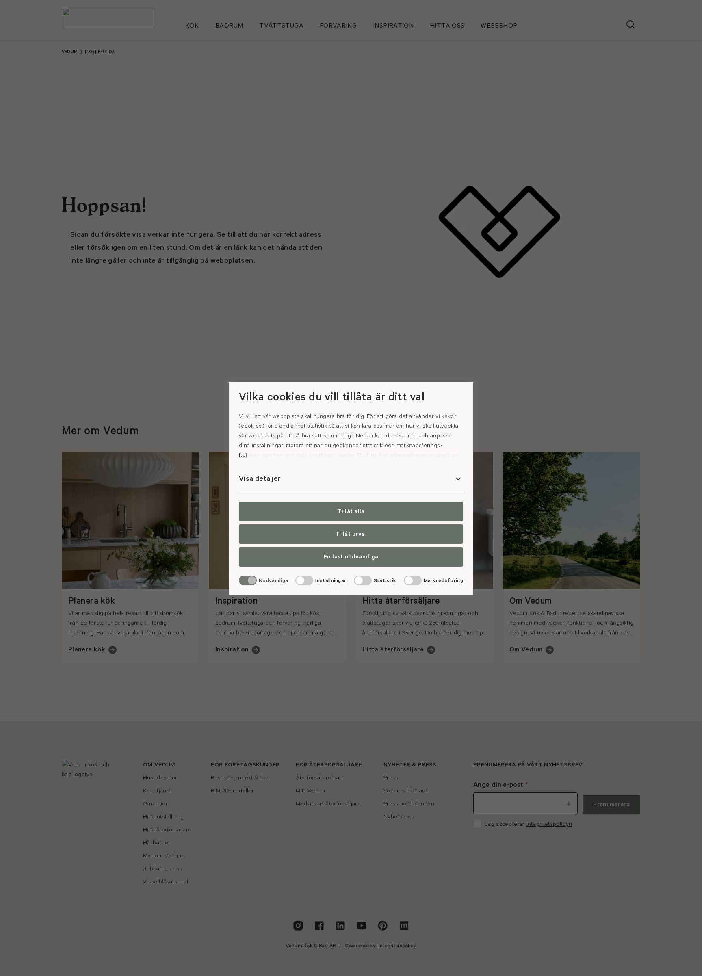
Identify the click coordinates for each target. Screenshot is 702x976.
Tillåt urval (351, 534)
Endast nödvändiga (351, 557)
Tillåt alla (351, 511)
